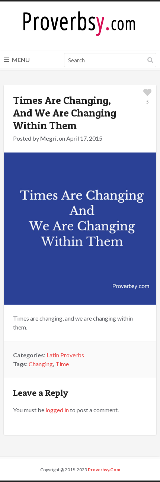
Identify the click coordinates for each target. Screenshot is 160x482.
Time (62, 363)
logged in (57, 409)
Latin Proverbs (65, 354)
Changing (41, 363)
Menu (20, 59)
